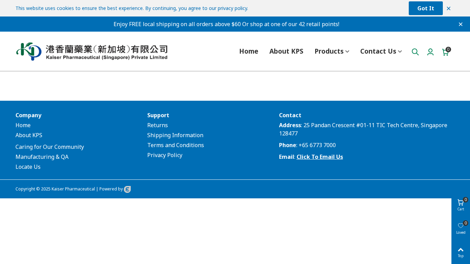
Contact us (378, 51)
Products (329, 51)
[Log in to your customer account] (430, 51)
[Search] (415, 51)
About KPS (286, 51)
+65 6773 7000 (317, 145)
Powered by (111, 189)
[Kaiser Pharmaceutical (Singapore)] (101, 51)
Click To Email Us (320, 157)
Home (248, 51)
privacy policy (232, 8)
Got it (425, 8)
